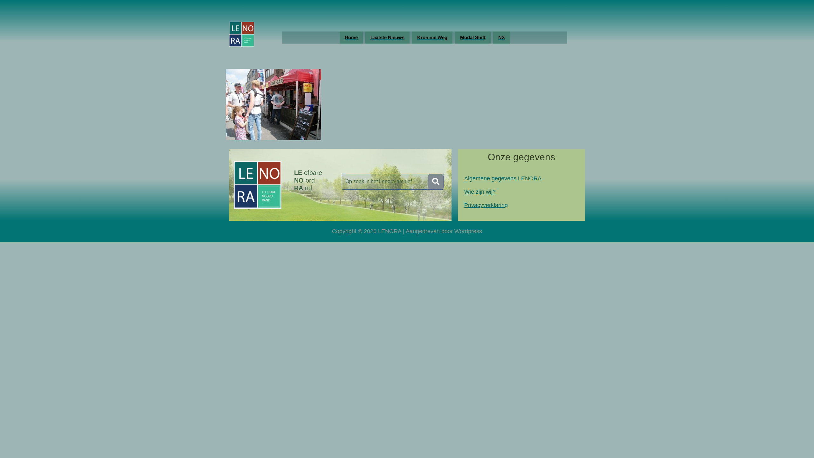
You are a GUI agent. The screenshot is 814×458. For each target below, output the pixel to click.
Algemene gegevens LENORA (503, 178)
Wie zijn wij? (480, 192)
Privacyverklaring (486, 205)
